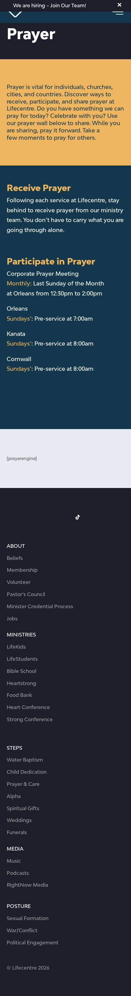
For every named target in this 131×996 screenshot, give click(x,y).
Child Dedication (27, 772)
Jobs (12, 619)
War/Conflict (22, 930)
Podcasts (18, 873)
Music (14, 861)
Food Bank (19, 695)
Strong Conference (30, 719)
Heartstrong (21, 683)
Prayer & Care (23, 784)
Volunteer (18, 582)
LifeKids (16, 647)
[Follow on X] (65, 517)
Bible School (21, 671)
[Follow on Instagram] (53, 517)
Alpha (14, 796)
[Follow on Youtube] (90, 517)
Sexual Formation (27, 918)
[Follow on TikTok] (78, 517)
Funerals (17, 832)
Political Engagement (32, 943)
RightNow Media (27, 885)
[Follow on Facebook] (41, 517)
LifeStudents (22, 659)
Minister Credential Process (40, 606)
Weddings (19, 820)
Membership (22, 570)
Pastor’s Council (26, 594)
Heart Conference (28, 707)
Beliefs (15, 558)
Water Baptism (25, 760)
